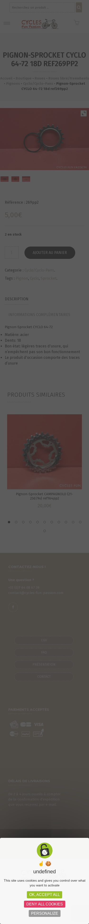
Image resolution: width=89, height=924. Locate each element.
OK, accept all (44, 895)
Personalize (44, 913)
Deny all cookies (44, 904)
